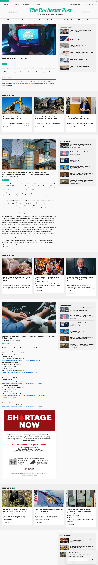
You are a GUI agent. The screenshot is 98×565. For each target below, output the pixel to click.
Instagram (6, 4)
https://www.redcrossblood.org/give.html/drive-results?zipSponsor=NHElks (21, 360)
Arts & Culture (22, 19)
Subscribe (13, 12)
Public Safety (51, 19)
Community (32, 19)
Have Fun (94, 4)
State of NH (61, 19)
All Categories (10, 19)
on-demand (14, 83)
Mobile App (81, 19)
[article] (77, 31)
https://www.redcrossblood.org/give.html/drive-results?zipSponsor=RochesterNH (22, 383)
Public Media (71, 19)
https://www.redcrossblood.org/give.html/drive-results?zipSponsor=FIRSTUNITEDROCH (24, 395)
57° (86, 4)
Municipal (41, 19)
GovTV (4, 63)
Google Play (37, 4)
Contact (89, 19)
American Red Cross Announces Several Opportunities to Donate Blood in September (35, 1)
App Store (26, 4)
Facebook (16, 4)
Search (87, 12)
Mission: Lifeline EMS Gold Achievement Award (14, 186)
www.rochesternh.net (25, 83)
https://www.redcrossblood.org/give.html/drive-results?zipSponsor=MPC (20, 372)
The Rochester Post (49, 9)
